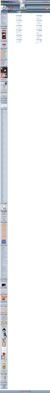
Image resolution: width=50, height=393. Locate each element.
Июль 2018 (19, 29)
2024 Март (2, 197)
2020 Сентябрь (2, 174)
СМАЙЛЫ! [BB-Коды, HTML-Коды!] (4, 261)
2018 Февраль (2, 157)
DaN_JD (2, 64)
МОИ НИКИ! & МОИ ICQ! (3, 266)
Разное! (1, 273)
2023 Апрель (2, 191)
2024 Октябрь (2, 201)
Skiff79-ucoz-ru (2, 56)
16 (19, 41)
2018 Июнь (2, 159)
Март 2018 (19, 19)
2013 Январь (2, 124)
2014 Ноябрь (2, 136)
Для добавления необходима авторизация (4, 78)
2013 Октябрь (2, 129)
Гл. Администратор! (4, 220)
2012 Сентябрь (2, 122)
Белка (2, 63)
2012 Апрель (2, 119)
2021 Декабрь (2, 182)
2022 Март (2, 184)
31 (36, 43)
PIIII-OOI (2, 61)
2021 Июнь (2, 179)
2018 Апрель (2, 158)
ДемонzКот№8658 (3, 57)
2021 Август (2, 180)
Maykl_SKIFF (2, 52)
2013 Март (2, 125)
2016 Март (2, 145)
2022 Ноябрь (2, 188)
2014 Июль (2, 134)
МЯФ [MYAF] (4, 234)
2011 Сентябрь (2, 116)
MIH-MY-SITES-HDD (3, 55)
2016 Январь (2, 144)
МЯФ (1, 265)
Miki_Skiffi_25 (4, 235)
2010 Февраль (2, 110)
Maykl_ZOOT (4, 224)
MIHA (4, 232)
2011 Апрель (2, 113)
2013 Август (2, 128)
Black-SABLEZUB (4, 227)
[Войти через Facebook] (44, 8)
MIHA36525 (2, 54)
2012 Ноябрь (2, 123)
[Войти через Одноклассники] (48, 8)
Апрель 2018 (39, 19)
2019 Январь (2, 163)
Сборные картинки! (3, 255)
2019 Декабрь (2, 169)
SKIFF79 (4, 223)
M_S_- (4, 238)
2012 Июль (2, 121)
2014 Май (2, 133)
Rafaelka (2, 62)
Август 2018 (39, 29)
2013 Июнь (2, 127)
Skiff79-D (4, 226)
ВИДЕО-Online (2, 250)
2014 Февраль (2, 131)
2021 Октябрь (2, 181)
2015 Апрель (2, 139)
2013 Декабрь (2, 130)
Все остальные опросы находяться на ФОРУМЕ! (4, 90)
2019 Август (2, 167)
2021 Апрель (2, 178)
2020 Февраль (2, 170)
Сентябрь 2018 (18, 34)
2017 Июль (2, 153)
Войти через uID (45, 7)
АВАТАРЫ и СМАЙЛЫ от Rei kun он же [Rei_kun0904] (4, 268)
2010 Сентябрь (2, 112)
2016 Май (2, 146)
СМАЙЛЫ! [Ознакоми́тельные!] (4, 260)
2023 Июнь (2, 192)
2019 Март (2, 164)
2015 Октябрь (2, 142)
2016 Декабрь (2, 150)
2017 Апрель (2, 152)
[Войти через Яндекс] (45, 8)
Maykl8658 (2, 53)
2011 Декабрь (2, 117)
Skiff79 (2, 49)
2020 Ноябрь (2, 175)
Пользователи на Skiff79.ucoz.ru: (4, 276)
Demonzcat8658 (2, 51)
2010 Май (2, 111)
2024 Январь (2, 196)
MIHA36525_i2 (4, 230)
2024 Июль (2, 199)
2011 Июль (2, 115)
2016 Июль (2, 147)
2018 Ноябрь (2, 162)
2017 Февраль (2, 151)
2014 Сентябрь (2, 135)
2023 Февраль (2, 190)
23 (21, 37)
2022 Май (2, 185)
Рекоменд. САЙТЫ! (3, 249)
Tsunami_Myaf (4, 231)
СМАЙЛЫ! (2, 262)
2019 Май (2, 165)
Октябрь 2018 (39, 34)
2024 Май (2, 198)
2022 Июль (2, 186)
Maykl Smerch (4, 237)
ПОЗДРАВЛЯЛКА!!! (3, 247)
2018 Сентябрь (2, 161)
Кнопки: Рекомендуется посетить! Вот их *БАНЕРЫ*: (4, 295)
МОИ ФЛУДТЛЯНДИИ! (4, 281)
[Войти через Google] (46, 8)
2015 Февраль (2, 138)
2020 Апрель (2, 171)
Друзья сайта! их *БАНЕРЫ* (3, 288)
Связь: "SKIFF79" (4, 204)
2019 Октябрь (2, 168)
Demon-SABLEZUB (3, 50)
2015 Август (2, 141)
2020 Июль (2, 173)
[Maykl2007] (4, 225)
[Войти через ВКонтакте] (43, 8)
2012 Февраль (2, 118)
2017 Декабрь (2, 156)
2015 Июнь (2, 140)
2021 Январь (2, 176)
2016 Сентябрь (2, 148)
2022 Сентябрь (2, 187)
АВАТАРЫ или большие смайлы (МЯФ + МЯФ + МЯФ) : (4, 257)
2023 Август (2, 193)
